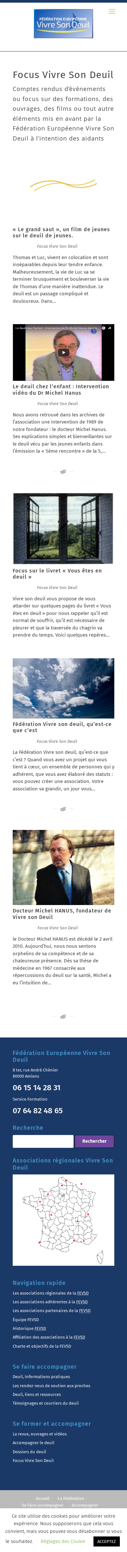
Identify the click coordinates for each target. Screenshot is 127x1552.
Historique (29, 1328)
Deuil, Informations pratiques (41, 1376)
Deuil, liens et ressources (37, 1394)
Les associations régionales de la (51, 1293)
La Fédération (71, 1498)
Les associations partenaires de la (52, 1310)
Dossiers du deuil (29, 1451)
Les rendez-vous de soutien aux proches (51, 1385)
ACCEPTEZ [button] (106, 1541)
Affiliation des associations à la (49, 1337)
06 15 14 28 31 (37, 1087)
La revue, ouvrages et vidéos (40, 1434)
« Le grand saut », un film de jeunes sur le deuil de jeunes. (61, 232)
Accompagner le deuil (33, 1442)
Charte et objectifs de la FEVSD (42, 1346)
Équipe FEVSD (26, 1319)
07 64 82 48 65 (38, 1110)
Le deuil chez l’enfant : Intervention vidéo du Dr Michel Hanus (61, 389)
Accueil (42, 1498)
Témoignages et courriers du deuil (46, 1403)
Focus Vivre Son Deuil (57, 246)
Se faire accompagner (43, 1505)
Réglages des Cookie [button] (63, 1541)
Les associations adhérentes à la (50, 1301)
